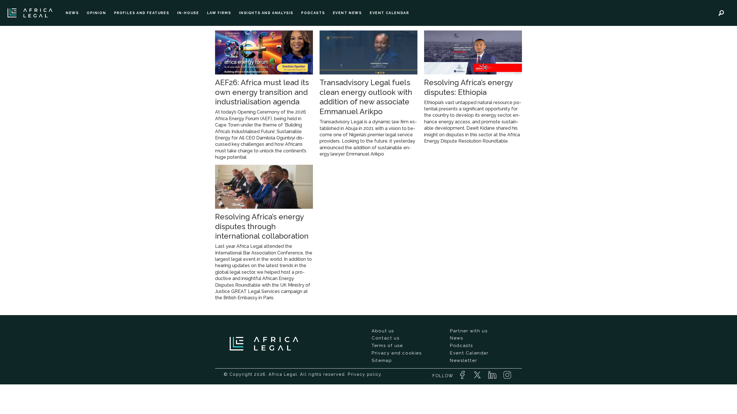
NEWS (72, 13)
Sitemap (382, 360)
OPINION (96, 13)
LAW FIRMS (219, 13)
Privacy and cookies (396, 353)
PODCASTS (313, 13)
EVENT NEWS (347, 13)
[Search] (721, 13)
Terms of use (387, 345)
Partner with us (468, 331)
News (456, 338)
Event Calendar (469, 353)
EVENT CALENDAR (389, 13)
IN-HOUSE (188, 13)
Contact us (385, 338)
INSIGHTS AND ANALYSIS (266, 13)
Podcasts (461, 345)
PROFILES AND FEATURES (141, 13)
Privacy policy (364, 374)
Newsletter (463, 360)
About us (383, 331)
